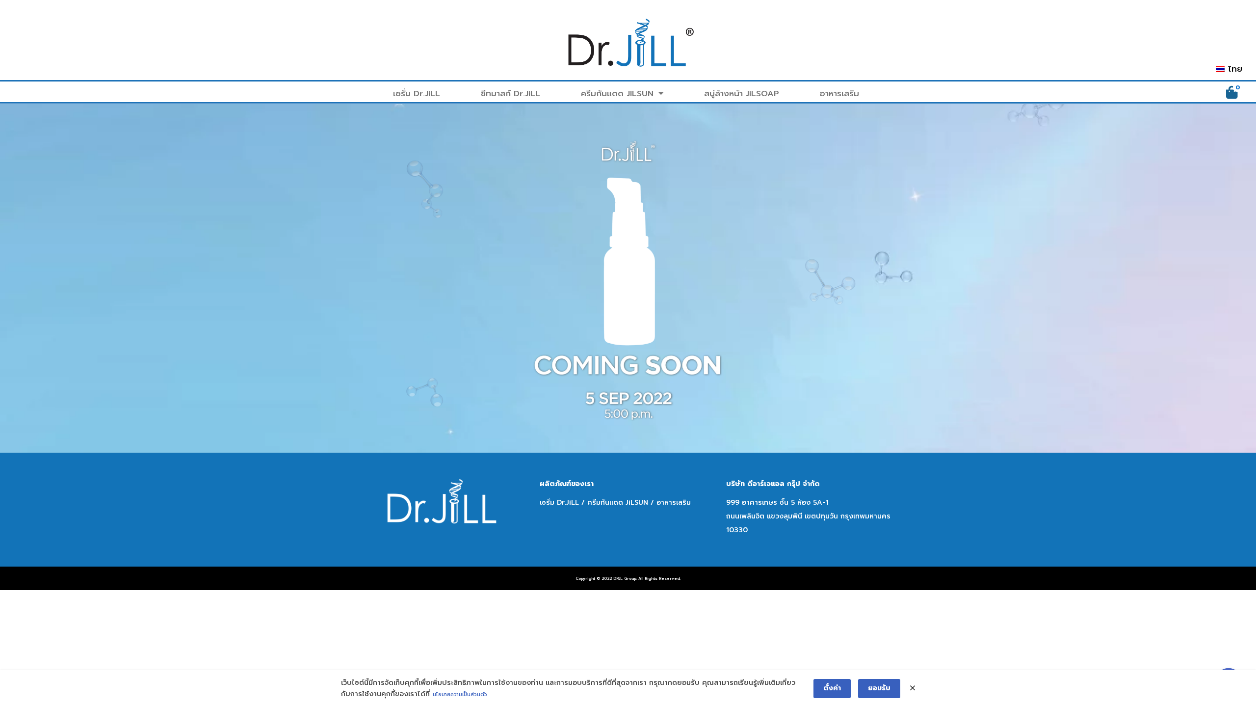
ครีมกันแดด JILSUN (617, 93)
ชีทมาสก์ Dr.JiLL (510, 93)
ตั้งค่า (832, 688)
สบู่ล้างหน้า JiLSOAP (741, 93)
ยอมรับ (879, 688)
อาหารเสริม (839, 93)
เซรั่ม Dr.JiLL (416, 93)
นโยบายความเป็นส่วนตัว (460, 694)
